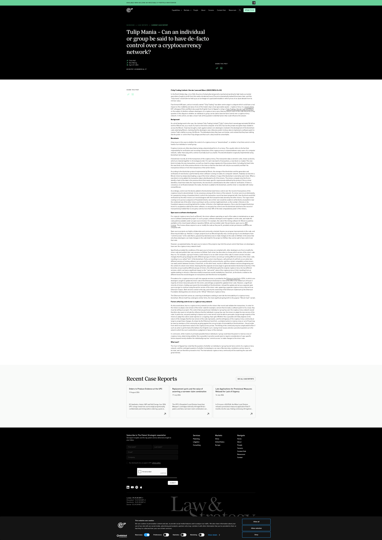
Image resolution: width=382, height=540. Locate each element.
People (195, 10)
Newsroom (232, 10)
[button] (176, 10)
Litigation (196, 442)
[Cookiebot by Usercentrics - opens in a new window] (122, 536)
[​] (240, 10)
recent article (249, 107)
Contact (240, 457)
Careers (211, 10)
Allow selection (256, 528)
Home (239, 439)
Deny (256, 535)
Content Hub (221, 10)
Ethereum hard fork (233, 278)
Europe (217, 445)
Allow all (256, 521)
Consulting (196, 445)
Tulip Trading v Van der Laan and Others (239, 109)
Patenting (196, 439)
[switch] (166, 534)
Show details (212, 535)
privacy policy (156, 463)
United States (219, 442)
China (217, 439)
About (203, 10)
